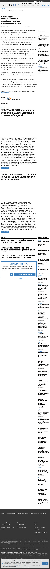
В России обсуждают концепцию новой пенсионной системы (43, 306)
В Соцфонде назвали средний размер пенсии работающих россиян (43, 430)
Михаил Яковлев (15, 26)
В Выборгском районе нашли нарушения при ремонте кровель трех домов (43, 421)
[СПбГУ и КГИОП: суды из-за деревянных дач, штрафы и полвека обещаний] (19, 127)
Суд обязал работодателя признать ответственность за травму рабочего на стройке (43, 461)
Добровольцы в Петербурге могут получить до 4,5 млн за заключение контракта (43, 481)
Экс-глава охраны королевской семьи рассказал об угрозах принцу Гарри (43, 392)
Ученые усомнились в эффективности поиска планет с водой (43, 243)
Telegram (3, 92)
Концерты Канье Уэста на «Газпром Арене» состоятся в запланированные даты (43, 326)
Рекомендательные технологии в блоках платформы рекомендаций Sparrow (14, 551)
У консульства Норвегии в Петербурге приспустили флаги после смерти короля (43, 450)
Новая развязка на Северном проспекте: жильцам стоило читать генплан (18, 177)
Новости (3, 8)
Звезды (39, 50)
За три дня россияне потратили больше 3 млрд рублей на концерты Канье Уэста (43, 53)
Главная (2, 10)
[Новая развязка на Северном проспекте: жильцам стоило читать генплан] (19, 191)
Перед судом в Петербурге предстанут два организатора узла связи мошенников (42, 440)
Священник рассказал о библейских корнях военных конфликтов (43, 62)
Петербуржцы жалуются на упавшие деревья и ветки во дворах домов (43, 37)
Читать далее (5, 167)
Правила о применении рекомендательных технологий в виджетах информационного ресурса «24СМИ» (20, 549)
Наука (39, 42)
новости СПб (15, 99)
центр (20, 99)
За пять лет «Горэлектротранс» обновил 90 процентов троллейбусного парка (43, 383)
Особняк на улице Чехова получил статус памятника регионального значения (42, 297)
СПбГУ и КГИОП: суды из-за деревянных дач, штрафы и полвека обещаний (18, 113)
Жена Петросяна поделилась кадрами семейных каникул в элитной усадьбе (43, 345)
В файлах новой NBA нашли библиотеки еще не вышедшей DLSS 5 (43, 354)
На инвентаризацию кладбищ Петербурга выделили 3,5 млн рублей (43, 287)
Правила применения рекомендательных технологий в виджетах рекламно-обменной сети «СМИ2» (19, 552)
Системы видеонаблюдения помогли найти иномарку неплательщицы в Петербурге (42, 403)
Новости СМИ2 (19, 278)
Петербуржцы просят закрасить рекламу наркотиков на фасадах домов (43, 252)
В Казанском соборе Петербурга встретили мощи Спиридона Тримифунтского (43, 492)
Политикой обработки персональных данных (13, 565)
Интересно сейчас (5, 107)
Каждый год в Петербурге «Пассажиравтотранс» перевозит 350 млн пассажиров (43, 364)
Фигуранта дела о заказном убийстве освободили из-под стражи (43, 501)
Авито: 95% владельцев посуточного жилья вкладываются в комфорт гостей (43, 336)
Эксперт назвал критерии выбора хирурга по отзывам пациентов (43, 279)
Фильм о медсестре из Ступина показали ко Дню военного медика (43, 270)
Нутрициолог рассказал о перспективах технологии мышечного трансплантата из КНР (43, 315)
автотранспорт (7, 99)
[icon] (42, 5)
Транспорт (40, 360)
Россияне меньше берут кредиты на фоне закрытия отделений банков (43, 69)
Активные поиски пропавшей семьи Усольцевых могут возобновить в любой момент (43, 471)
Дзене (7, 92)
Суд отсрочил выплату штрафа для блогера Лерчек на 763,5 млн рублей (43, 412)
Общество (40, 34)
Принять (45, 563)
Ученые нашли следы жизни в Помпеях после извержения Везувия (43, 45)
